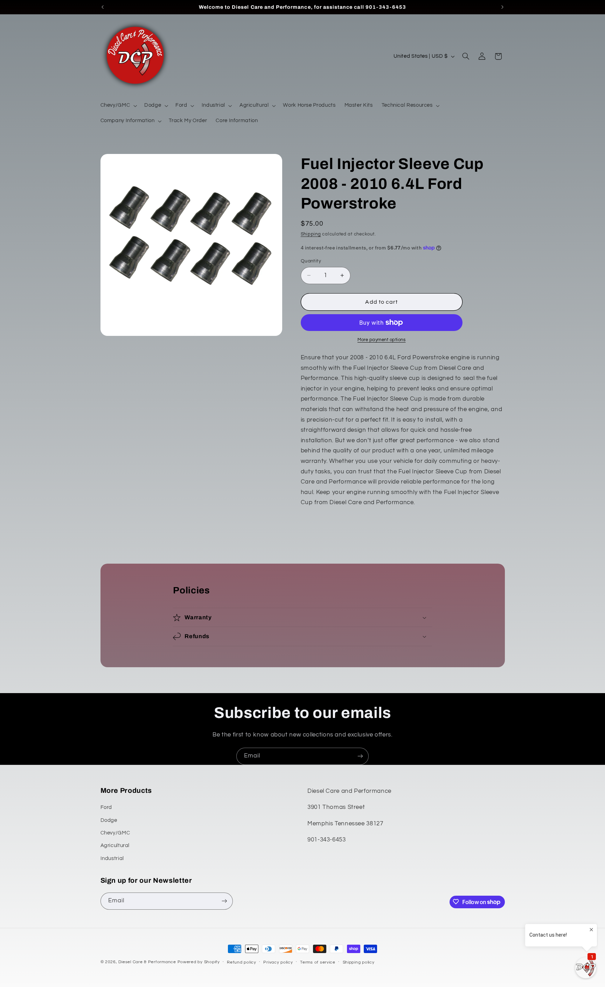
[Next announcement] (502, 7)
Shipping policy (359, 962)
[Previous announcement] (102, 7)
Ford (106, 807)
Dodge (108, 820)
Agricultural (115, 845)
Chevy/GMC (115, 833)
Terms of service (317, 962)
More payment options (381, 340)
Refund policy (241, 962)
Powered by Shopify (199, 962)
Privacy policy (278, 962)
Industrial (112, 858)
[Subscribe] (360, 756)
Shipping (311, 234)
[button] (118, 105)
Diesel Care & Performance (147, 962)
